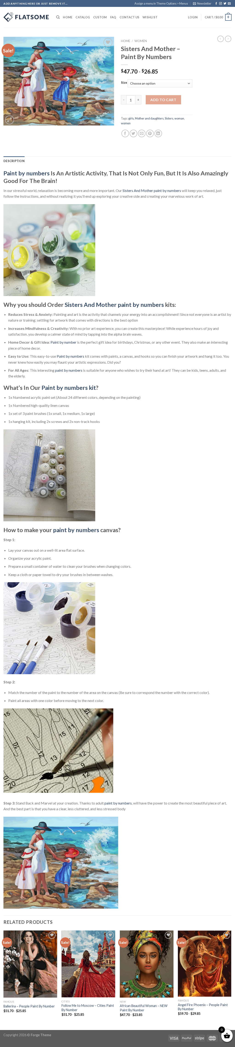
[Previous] (3, 980)
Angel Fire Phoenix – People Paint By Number (203, 1007)
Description (14, 161)
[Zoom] (9, 119)
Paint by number (63, 342)
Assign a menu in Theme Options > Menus (161, 3)
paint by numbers (68, 370)
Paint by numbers (26, 173)
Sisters (169, 118)
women (126, 123)
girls (131, 118)
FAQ (113, 17)
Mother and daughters (149, 118)
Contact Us (130, 17)
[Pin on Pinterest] (150, 133)
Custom (100, 17)
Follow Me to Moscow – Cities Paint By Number (88, 1008)
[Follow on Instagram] (220, 3)
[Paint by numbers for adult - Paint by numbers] (26, 17)
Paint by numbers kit (69, 387)
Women (140, 41)
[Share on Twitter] (133, 133)
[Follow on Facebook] (216, 3)
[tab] (14, 160)
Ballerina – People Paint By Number (29, 1006)
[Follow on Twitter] (225, 3)
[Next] (231, 980)
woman (179, 118)
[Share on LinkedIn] (158, 133)
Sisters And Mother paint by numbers (152, 190)
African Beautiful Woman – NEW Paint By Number (144, 1008)
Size (124, 82)
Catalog (83, 17)
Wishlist (150, 17)
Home (67, 17)
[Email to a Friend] (141, 133)
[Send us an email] (229, 3)
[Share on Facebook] (125, 133)
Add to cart (163, 99)
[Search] (58, 17)
